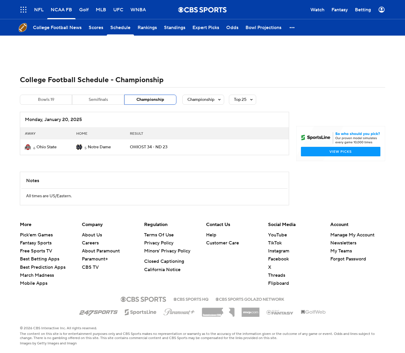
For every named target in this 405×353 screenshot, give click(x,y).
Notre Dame (99, 147)
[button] (292, 27)
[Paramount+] (179, 311)
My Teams (341, 251)
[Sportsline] (141, 311)
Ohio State (46, 147)
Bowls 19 (46, 99)
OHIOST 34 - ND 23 (149, 147)
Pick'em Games (36, 235)
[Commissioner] (218, 310)
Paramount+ (95, 259)
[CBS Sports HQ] (190, 299)
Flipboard (278, 283)
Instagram (278, 251)
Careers (90, 243)
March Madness (37, 275)
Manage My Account (352, 235)
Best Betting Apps (39, 259)
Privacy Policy (158, 243)
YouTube (277, 235)
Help (211, 235)
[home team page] (28, 147)
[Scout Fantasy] (280, 312)
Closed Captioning (164, 261)
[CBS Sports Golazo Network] (250, 299)
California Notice (162, 270)
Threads (276, 275)
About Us (92, 235)
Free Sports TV (36, 251)
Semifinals (98, 99)
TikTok (275, 243)
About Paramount (101, 251)
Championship (150, 99)
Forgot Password (348, 259)
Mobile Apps (33, 283)
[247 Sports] (98, 311)
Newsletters (343, 243)
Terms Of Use (159, 235)
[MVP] (250, 310)
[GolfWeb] (313, 312)
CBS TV (90, 267)
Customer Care (222, 243)
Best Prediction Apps (43, 267)
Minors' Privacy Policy (167, 251)
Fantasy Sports (36, 243)
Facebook (278, 259)
